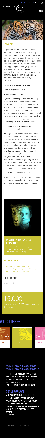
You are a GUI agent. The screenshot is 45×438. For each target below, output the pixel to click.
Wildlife (8, 322)
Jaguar (18, 343)
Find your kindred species (13, 200)
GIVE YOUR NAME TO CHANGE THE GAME (20, 385)
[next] (39, 336)
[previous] (6, 336)
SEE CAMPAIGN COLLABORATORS (15, 425)
